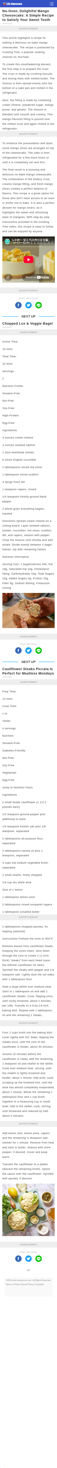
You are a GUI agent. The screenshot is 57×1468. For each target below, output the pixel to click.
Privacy (31, 1284)
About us (10, 1284)
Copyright (39, 1284)
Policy (17, 1284)
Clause (24, 1284)
